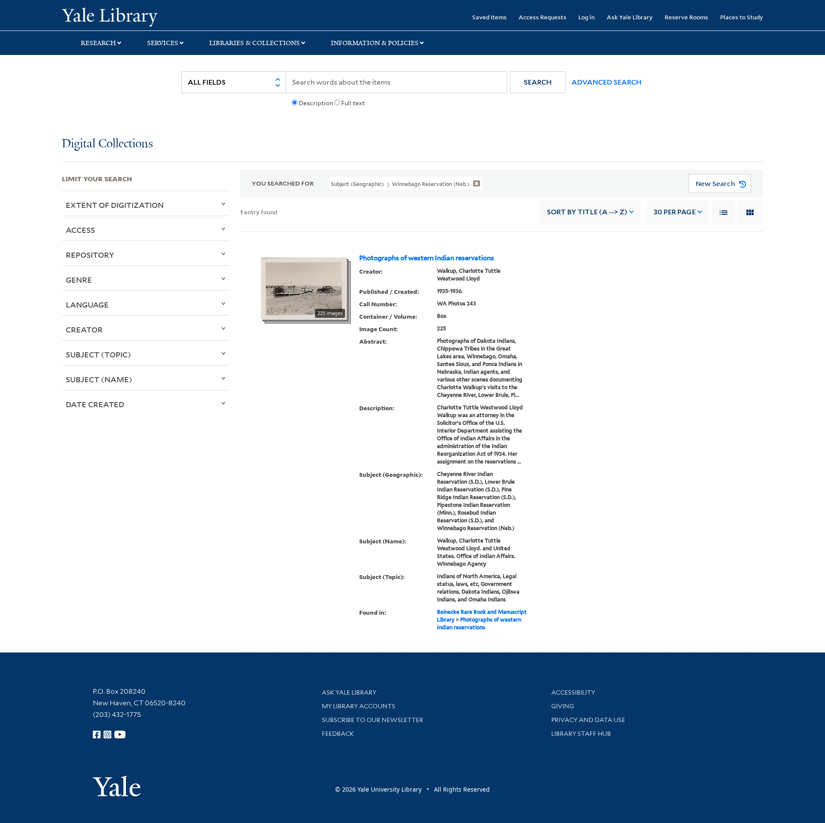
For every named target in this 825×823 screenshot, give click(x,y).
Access (80, 230)
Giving (562, 706)
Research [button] (98, 43)
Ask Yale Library (630, 17)
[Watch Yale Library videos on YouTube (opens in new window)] (119, 734)
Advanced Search (606, 82)
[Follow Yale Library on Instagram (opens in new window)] (107, 734)
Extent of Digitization (115, 205)
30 (675, 212)
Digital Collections (107, 144)
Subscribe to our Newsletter (372, 719)
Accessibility (573, 692)
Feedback (338, 733)
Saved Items (489, 17)
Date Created (95, 404)
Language (87, 304)
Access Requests (542, 17)
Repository (90, 255)
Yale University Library (114, 16)
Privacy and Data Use (588, 719)
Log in (586, 17)
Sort (587, 212)
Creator (84, 329)
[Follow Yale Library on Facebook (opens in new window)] (97, 734)
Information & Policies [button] (375, 43)
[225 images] (304, 288)
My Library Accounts (358, 706)
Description (316, 103)
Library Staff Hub (581, 733)
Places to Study (741, 17)
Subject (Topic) (98, 354)
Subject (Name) (99, 379)
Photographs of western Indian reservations (426, 258)
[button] (537, 82)
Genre (79, 279)
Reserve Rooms (686, 17)
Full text (353, 103)
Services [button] (162, 43)
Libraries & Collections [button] (254, 43)
